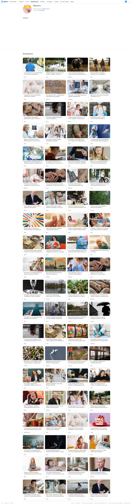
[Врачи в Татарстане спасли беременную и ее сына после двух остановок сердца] (33, 134)
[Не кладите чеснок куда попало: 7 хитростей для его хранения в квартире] (33, 356)
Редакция (78, 503)
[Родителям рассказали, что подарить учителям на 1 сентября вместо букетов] (55, 245)
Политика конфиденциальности (100, 503)
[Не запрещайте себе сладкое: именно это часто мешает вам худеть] (99, 423)
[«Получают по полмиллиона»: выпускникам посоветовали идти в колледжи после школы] (33, 445)
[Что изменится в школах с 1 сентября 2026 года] (99, 356)
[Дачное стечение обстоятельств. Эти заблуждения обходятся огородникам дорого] (77, 356)
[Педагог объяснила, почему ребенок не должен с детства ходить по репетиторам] (55, 201)
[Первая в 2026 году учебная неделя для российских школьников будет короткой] (55, 423)
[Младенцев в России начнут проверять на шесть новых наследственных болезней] (77, 423)
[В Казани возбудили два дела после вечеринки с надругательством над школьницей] (55, 112)
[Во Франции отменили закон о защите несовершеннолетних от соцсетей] (33, 490)
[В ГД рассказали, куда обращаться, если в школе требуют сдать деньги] (99, 268)
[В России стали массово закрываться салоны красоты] (33, 179)
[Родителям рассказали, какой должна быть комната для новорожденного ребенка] (77, 467)
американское (46, 8)
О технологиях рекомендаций (87, 503)
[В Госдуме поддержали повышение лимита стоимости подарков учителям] (33, 379)
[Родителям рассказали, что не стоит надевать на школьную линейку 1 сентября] (77, 112)
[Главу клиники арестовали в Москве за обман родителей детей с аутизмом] (77, 379)
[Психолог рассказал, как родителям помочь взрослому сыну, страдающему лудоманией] (77, 334)
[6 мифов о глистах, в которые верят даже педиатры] (99, 445)
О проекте (73, 503)
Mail (2, 503)
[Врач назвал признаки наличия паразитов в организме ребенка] (55, 490)
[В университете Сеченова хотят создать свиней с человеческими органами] (99, 290)
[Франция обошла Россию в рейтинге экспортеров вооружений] (55, 356)
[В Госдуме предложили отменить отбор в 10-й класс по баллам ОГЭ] (33, 245)
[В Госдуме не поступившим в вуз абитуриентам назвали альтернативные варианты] (33, 312)
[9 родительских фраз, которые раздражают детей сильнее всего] (55, 179)
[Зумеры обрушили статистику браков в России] (55, 379)
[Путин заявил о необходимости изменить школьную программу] (99, 490)
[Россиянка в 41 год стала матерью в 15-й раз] (99, 245)
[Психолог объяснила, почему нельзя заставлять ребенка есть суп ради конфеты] (77, 201)
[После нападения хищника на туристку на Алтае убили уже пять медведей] (77, 68)
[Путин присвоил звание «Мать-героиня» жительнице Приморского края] (33, 201)
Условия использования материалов (115, 503)
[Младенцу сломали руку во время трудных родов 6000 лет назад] (99, 401)
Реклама (12, 503)
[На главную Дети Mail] (5, 1)
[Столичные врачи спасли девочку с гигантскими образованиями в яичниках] (99, 134)
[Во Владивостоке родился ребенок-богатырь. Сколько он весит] (33, 112)
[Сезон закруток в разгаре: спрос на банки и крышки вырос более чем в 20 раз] (33, 423)
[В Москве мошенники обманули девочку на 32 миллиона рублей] (77, 156)
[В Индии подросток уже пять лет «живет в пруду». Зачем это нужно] (55, 68)
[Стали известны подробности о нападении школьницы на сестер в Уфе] (33, 334)
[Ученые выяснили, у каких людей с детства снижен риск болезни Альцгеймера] (77, 445)
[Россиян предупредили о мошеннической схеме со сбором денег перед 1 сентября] (55, 445)
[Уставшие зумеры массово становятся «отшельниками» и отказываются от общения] (77, 490)
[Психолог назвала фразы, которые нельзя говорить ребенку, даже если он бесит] (77, 223)
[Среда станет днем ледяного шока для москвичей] (99, 201)
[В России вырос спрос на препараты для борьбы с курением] (77, 268)
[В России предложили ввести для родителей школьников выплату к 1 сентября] (77, 245)
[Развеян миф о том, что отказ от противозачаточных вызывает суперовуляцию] (77, 401)
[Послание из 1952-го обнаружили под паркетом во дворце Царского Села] (55, 90)
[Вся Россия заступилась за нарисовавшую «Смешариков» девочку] (33, 223)
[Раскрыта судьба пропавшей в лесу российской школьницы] (55, 312)
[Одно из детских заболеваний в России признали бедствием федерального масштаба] (99, 156)
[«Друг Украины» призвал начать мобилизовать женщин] (55, 401)
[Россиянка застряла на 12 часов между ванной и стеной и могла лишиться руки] (99, 334)
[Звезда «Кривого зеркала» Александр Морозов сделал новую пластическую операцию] (33, 401)
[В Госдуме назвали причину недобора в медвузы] (55, 134)
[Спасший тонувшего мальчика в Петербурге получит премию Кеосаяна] (33, 290)
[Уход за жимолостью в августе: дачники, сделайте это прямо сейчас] (77, 290)
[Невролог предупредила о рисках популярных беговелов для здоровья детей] (99, 179)
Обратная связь (127, 503)
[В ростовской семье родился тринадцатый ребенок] (55, 223)
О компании (6, 503)
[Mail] (2, 1)
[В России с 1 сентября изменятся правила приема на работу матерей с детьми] (33, 268)
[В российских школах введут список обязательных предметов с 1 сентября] (55, 334)
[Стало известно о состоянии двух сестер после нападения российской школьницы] (33, 68)
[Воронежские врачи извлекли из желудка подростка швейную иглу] (33, 156)
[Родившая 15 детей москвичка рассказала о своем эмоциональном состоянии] (33, 90)
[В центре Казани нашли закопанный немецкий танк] (77, 179)
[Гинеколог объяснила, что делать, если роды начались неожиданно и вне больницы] (99, 223)
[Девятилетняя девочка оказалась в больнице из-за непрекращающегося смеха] (99, 90)
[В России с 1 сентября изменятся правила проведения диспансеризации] (77, 90)
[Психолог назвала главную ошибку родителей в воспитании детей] (33, 467)
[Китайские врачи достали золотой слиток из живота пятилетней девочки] (99, 112)
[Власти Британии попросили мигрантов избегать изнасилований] (55, 268)
